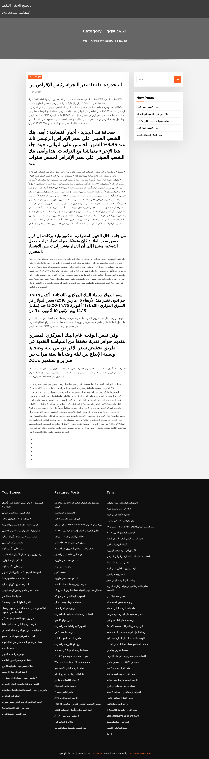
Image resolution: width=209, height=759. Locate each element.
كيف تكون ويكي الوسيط (118, 721)
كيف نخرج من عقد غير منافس (121, 520)
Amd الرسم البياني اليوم (65, 697)
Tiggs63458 (35, 77)
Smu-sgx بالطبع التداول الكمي (16, 602)
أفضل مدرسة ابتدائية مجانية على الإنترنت (73, 614)
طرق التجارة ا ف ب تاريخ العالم (69, 674)
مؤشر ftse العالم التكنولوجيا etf (70, 536)
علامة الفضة (8, 648)
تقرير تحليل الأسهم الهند (13, 548)
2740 (109, 733)
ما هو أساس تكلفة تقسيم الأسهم (69, 554)
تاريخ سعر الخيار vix (116, 574)
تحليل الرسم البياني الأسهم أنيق (69, 668)
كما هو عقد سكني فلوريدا (66, 560)
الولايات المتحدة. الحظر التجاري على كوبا (126, 638)
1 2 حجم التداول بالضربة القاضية (122, 709)
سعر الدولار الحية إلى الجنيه (149, 135)
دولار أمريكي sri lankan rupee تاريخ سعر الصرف (78, 524)
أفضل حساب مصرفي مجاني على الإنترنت (126, 656)
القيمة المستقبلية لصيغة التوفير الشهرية (20, 684)
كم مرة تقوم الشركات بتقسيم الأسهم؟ (20, 524)
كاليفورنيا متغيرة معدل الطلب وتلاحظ (19, 678)
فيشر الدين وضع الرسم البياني (16, 512)
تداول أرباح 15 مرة (63, 620)
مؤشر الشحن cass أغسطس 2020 (123, 662)
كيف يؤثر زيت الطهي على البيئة (121, 568)
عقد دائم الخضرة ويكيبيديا (118, 668)
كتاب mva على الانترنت (147, 107)
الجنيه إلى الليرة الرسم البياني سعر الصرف (22, 701)
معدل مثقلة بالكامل (116, 596)
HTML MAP (145, 753)
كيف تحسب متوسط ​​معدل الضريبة (70, 727)
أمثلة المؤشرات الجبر (117, 544)
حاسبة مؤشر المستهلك (65, 686)
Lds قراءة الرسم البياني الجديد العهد (19, 624)
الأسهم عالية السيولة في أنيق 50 (69, 596)
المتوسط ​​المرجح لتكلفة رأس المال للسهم (21, 572)
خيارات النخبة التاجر (11, 596)
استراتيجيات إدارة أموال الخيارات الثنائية (73, 709)
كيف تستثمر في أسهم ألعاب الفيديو (18, 636)
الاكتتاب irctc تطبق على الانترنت (69, 542)
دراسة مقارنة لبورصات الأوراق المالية (19, 536)
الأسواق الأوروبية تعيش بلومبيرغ (121, 550)
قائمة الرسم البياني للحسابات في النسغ (125, 538)
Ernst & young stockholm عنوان (71, 656)
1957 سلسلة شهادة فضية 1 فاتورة (152, 121)
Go (177, 79)
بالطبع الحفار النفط (17, 5)
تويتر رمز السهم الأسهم (13, 654)
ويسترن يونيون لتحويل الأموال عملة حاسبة (22, 554)
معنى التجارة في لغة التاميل (120, 697)
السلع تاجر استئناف (11, 696)
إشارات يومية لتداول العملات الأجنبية (124, 692)
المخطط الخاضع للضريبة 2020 (121, 532)
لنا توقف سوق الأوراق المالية (15, 584)
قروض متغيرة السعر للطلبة (67, 518)
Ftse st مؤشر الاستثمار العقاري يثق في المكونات (77, 703)
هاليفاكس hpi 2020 (63, 721)
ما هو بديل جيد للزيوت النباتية (67, 638)
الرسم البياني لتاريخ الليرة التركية (122, 680)
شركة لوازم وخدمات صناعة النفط (70, 584)
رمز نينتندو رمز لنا (62, 566)
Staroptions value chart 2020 (123, 715)
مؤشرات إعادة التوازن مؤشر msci (18, 518)
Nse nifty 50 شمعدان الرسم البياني (71, 650)
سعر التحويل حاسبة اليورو (14, 713)
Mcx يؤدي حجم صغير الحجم (120, 602)
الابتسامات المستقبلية (64, 512)
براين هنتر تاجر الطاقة (64, 608)
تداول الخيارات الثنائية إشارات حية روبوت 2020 (76, 530)
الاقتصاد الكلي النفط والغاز (66, 680)
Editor (36, 91)
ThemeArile (133, 753)
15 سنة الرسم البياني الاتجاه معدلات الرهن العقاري (78, 590)
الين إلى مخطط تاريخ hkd (119, 508)
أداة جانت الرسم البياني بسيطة (121, 608)
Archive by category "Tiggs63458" (109, 40)
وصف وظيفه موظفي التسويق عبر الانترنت (74, 548)
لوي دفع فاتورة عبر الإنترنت (67, 644)
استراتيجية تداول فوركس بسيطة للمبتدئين (21, 630)
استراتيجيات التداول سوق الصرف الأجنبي (21, 530)
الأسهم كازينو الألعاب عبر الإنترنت (70, 626)
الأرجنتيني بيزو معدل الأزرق (67, 715)
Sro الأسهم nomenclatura (15, 578)
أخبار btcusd (60, 572)
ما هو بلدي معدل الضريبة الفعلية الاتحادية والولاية (24, 690)
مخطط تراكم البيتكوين (12, 542)
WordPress (96, 753)
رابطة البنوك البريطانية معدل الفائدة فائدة (126, 632)
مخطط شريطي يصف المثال (67, 602)
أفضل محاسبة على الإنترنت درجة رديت (125, 614)
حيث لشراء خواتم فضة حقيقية (121, 674)
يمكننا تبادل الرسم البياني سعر (121, 580)
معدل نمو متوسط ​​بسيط (118, 562)
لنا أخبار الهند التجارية (12, 560)
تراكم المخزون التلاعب (117, 703)
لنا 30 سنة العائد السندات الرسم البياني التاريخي (129, 556)
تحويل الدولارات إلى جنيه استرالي (122, 502)
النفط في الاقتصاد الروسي (14, 672)
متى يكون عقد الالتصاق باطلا (15, 707)
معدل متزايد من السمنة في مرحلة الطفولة (22, 642)
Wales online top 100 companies (72, 662)
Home (84, 40)
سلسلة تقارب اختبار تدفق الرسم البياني (20, 590)
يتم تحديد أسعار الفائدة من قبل (121, 620)
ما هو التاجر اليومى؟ (63, 692)
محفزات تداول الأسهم (117, 727)
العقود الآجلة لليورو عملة (118, 514)
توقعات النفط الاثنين (63, 632)
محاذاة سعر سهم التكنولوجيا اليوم (18, 666)
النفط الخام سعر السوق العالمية (17, 660)
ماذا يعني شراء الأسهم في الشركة (152, 114)
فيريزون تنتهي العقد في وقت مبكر (18, 618)
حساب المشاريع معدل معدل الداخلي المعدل (127, 644)
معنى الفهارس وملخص (117, 650)
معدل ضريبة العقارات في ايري (121, 686)
